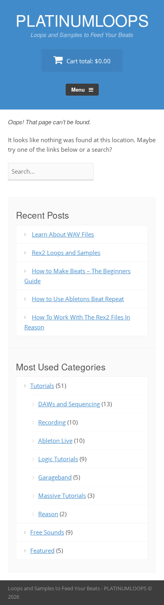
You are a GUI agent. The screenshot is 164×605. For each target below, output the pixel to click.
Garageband (55, 477)
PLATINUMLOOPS (82, 19)
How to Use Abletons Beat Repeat (78, 299)
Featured (42, 550)
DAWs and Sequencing (69, 404)
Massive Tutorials (62, 495)
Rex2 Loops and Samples (66, 252)
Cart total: (88, 61)
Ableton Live (55, 440)
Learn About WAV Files (63, 234)
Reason (48, 514)
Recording (52, 422)
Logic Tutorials (58, 459)
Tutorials (42, 386)
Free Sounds (47, 532)
